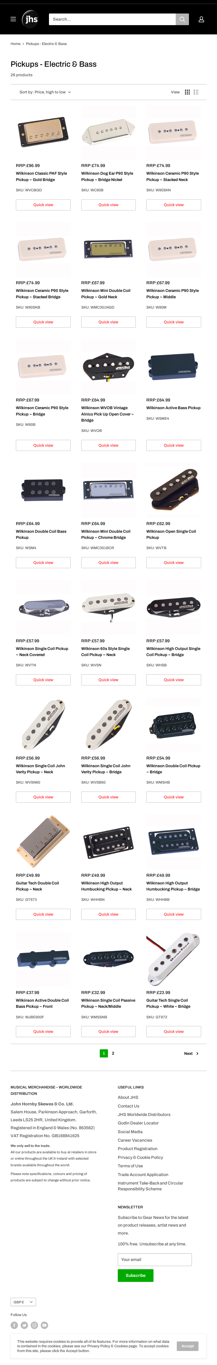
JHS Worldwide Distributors (144, 1114)
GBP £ (18, 1302)
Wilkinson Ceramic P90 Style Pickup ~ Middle (172, 293)
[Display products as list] (196, 92)
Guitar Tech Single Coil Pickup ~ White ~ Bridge (168, 1003)
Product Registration (137, 1148)
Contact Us (128, 1106)
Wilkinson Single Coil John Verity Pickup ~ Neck (40, 769)
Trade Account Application (143, 1174)
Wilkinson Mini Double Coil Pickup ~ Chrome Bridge (105, 534)
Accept (188, 1346)
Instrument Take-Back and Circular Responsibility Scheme (150, 1186)
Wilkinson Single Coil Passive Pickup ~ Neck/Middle (108, 1003)
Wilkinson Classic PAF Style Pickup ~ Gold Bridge (41, 176)
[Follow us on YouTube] (44, 1325)
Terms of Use (130, 1166)
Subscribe (136, 1275)
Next (188, 1053)
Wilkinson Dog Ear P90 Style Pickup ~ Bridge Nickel (107, 176)
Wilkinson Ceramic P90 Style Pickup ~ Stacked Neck (172, 176)
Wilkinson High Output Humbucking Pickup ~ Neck (106, 886)
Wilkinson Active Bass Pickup (173, 408)
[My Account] (201, 19)
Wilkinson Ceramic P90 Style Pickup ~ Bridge (42, 411)
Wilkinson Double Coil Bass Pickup (41, 534)
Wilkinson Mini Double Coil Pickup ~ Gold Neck (105, 293)
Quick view (43, 205)
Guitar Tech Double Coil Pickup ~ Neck (37, 886)
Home (16, 44)
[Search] (182, 19)
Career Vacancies (135, 1140)
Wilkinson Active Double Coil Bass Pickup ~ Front (42, 1003)
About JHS (128, 1097)
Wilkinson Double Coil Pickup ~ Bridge (173, 769)
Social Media (130, 1131)
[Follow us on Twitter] (24, 1325)
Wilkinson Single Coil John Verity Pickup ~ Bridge (105, 769)
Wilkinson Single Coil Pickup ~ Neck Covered (42, 652)
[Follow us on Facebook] (14, 1325)
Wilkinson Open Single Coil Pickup (171, 534)
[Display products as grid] (187, 92)
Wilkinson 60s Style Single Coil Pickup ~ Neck (105, 652)
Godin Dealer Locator (138, 1123)
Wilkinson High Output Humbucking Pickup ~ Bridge (173, 886)
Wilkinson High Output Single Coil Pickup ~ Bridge (173, 652)
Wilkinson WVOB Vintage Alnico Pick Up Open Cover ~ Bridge (107, 414)
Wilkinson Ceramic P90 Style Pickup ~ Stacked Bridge (42, 293)
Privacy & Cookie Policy (140, 1157)
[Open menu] (13, 19)
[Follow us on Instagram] (34, 1325)
